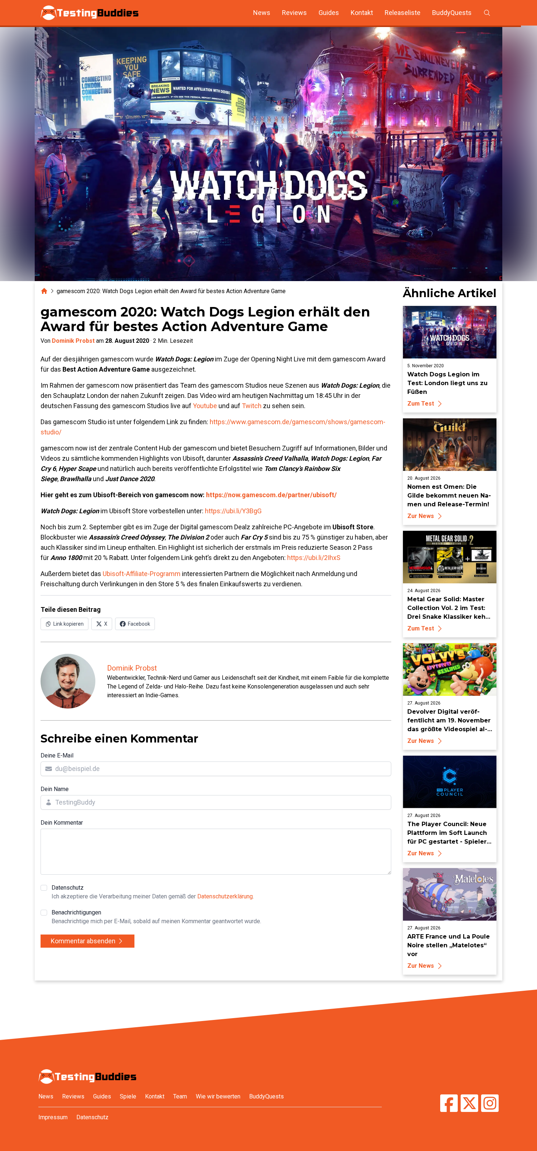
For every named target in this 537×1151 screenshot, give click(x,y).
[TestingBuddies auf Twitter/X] (469, 1104)
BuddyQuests (452, 12)
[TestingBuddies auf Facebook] (449, 1104)
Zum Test (420, 403)
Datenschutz (153, 892)
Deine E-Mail (57, 755)
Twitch (252, 406)
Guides (329, 12)
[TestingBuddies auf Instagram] (490, 1104)
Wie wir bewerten (218, 1096)
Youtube (205, 406)
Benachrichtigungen (156, 917)
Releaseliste (402, 12)
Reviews (294, 12)
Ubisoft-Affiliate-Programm (141, 574)
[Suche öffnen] (486, 12)
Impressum (53, 1117)
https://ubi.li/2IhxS (313, 557)
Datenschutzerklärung (225, 896)
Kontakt (362, 12)
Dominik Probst (73, 340)
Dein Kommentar (62, 822)
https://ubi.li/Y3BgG (233, 511)
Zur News (420, 516)
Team (180, 1096)
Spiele (128, 1096)
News (261, 12)
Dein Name (55, 789)
